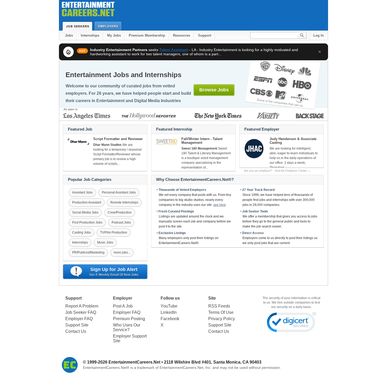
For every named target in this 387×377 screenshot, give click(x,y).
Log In (318, 35)
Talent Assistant (173, 50)
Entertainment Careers (88, 10)
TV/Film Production (113, 232)
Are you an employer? (277, 170)
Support (204, 35)
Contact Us (75, 331)
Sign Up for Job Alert (113, 271)
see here (219, 205)
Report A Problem (81, 306)
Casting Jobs (81, 232)
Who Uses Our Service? (126, 327)
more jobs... (122, 252)
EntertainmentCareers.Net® (106, 367)
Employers (108, 26)
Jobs (69, 35)
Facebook (170, 318)
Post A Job (123, 306)
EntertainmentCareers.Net (134, 362)
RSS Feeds (219, 306)
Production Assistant (86, 202)
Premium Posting (129, 318)
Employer (122, 298)
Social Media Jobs (85, 212)
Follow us (170, 298)
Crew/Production (120, 212)
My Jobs (114, 35)
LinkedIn (169, 312)
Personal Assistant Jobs (119, 192)
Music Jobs (105, 242)
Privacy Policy (221, 318)
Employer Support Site (130, 338)
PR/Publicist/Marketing (88, 252)
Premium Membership (147, 35)
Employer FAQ (79, 318)
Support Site (76, 325)
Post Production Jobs (87, 222)
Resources (181, 35)
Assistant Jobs (82, 192)
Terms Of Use (221, 312)
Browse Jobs (214, 89)
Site (212, 298)
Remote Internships (124, 202)
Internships (90, 35)
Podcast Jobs (121, 222)
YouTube (169, 306)
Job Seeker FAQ (80, 312)
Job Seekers (77, 26)
